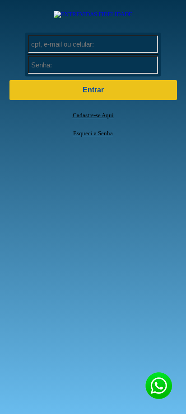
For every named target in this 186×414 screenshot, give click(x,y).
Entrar (93, 90)
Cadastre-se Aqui (93, 115)
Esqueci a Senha (93, 133)
